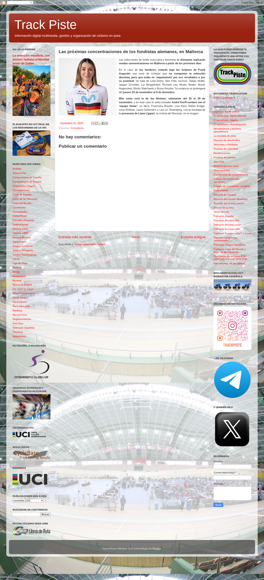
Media (16, 272)
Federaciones (20, 224)
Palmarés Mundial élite (226, 220)
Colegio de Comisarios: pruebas (232, 186)
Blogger (156, 548)
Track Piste (45, 25)
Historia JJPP (20, 233)
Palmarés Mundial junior (227, 224)
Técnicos (18, 332)
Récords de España (225, 194)
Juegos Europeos (23, 246)
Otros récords (221, 212)
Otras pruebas (222, 170)
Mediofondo (19, 276)
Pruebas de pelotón (225, 157)
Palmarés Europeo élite (227, 229)
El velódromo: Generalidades (230, 115)
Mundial (17, 280)
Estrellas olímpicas (23, 220)
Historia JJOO (20, 229)
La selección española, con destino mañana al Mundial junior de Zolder (31, 59)
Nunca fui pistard (22, 284)
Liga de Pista (20, 263)
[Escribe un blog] (96, 123)
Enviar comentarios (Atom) (90, 244)
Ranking (17, 310)
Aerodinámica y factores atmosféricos (227, 130)
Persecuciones (222, 153)
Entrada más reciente (75, 237)
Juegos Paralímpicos (24, 254)
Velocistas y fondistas (226, 144)
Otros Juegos (20, 297)
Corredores (77, 128)
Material (17, 267)
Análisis (17, 168)
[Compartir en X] (99, 123)
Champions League (24, 186)
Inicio (136, 237)
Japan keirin (19, 241)
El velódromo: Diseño (226, 120)
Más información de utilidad (229, 263)
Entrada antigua (193, 237)
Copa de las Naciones (25, 199)
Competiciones (21, 190)
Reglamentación (22, 319)
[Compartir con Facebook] (103, 123)
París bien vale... (22, 306)
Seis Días (18, 323)
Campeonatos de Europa (27, 181)
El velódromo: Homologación (230, 124)
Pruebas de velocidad (226, 149)
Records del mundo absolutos (230, 199)
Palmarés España (224, 216)
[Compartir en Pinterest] (106, 123)
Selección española (24, 327)
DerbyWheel (20, 216)
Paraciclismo (20, 302)
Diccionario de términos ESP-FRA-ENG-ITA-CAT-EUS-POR (230, 258)
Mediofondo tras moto (226, 166)
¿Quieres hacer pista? (226, 111)
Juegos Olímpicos (23, 250)
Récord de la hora (224, 207)
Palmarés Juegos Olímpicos (229, 245)
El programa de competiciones (231, 174)
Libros (16, 259)
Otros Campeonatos (24, 293)
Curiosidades (20, 212)
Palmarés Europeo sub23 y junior (232, 233)
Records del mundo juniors (229, 203)
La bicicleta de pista (225, 136)
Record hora (20, 315)
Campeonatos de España (27, 177)
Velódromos (19, 336)
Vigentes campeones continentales (225, 239)
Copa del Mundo (22, 203)
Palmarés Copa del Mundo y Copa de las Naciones (230, 250)
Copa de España (22, 194)
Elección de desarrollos (227, 140)
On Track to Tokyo (23, 289)
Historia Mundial (22, 237)
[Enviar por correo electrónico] (93, 123)
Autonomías (19, 173)
